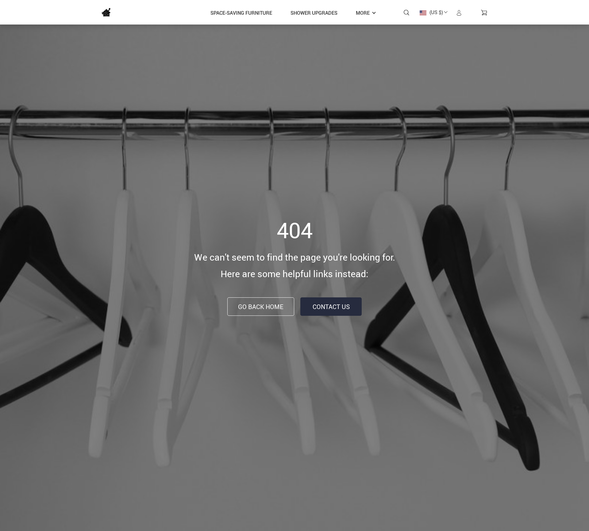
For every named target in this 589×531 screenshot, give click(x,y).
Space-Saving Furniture (241, 13)
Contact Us (331, 307)
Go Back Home (260, 307)
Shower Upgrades (314, 13)
